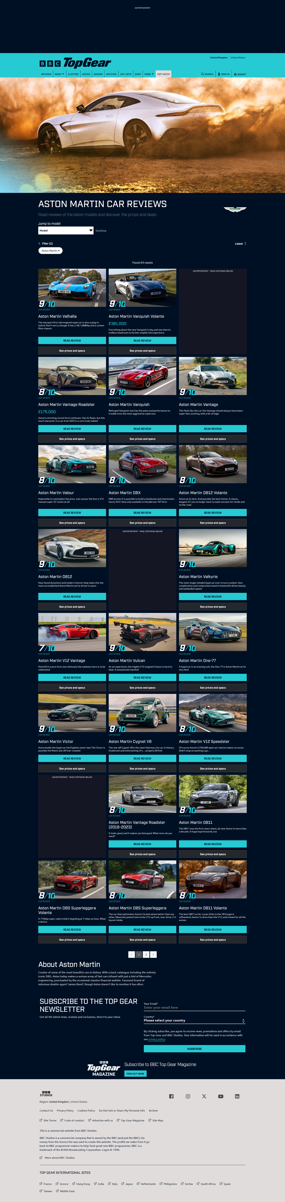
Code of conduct (74, 1120)
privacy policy (156, 1039)
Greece (64, 1184)
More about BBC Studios (57, 1157)
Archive (153, 1110)
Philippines (170, 1184)
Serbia (189, 1184)
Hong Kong (83, 1184)
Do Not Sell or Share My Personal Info (122, 1110)
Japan (129, 1184)
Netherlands (148, 1184)
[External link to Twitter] (204, 1096)
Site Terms (50, 1120)
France (48, 1184)
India (101, 1184)
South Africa (208, 1184)
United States (237, 57)
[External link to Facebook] (171, 1096)
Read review (72, 340)
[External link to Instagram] (188, 1096)
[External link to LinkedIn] (237, 1096)
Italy (114, 1184)
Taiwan (48, 1191)
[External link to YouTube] (220, 1096)
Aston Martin (52, 251)
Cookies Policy (86, 1110)
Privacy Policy (65, 1110)
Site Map (157, 1120)
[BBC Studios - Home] (48, 1093)
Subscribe (194, 1048)
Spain (227, 1184)
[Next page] (153, 954)
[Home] (80, 62)
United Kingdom (219, 57)
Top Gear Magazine (132, 1120)
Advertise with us (102, 1120)
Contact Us (46, 1110)
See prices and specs (72, 350)
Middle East (67, 1191)
